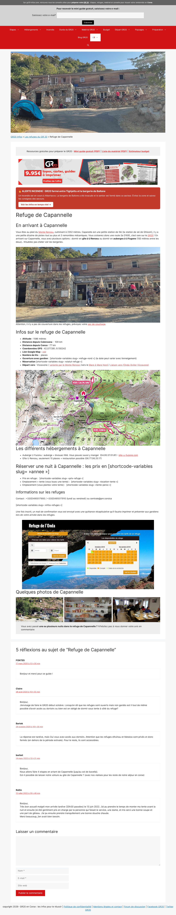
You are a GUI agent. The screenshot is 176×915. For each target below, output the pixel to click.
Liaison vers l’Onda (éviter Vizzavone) (129, 365)
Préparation (157, 29)
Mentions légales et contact (107, 906)
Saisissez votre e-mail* (44, 15)
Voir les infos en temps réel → (36, 204)
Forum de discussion (134, 906)
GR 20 (86, 2)
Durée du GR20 (66, 29)
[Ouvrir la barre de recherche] (88, 45)
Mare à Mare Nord (98, 365)
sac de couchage (96, 324)
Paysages (139, 29)
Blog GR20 (83, 37)
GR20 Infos (16, 137)
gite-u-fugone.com (128, 455)
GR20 (150, 235)
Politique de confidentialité (77, 906)
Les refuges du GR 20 (36, 137)
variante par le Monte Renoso (65, 365)
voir (44, 352)
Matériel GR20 (88, 29)
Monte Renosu (46, 232)
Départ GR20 (121, 29)
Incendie (50, 29)
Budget (106, 29)
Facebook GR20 (155, 906)
